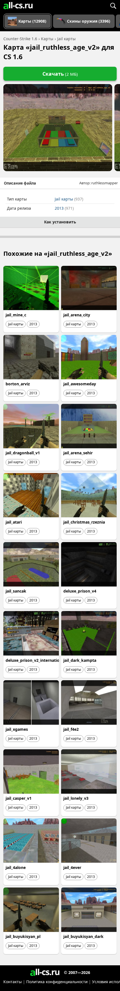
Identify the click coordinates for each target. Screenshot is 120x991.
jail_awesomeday (79, 383)
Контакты (12, 981)
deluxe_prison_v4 (79, 591)
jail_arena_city (76, 314)
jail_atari (14, 522)
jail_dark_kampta (79, 660)
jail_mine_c (16, 314)
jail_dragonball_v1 (23, 452)
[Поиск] (113, 5)
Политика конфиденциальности (57, 981)
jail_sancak (16, 591)
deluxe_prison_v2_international (35, 660)
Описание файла (20, 183)
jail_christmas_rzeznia (84, 522)
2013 (64, 208)
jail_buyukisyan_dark (83, 936)
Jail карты (69, 199)
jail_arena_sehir (78, 452)
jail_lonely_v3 (75, 798)
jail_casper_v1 (19, 798)
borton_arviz (18, 383)
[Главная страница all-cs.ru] (18, 5)
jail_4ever (72, 867)
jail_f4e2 (71, 729)
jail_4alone (16, 867)
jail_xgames (17, 729)
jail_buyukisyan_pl (23, 936)
